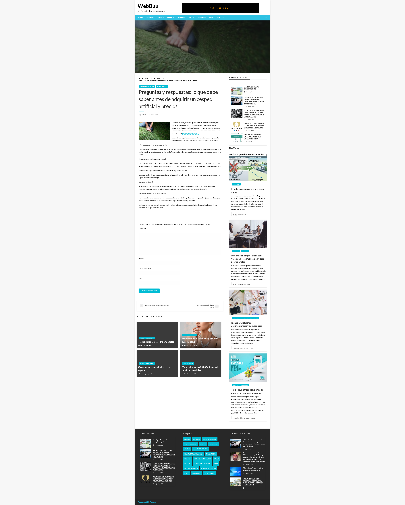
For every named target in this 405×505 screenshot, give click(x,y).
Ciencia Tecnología (209, 439)
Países (216, 463)
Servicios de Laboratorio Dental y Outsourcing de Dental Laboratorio (252, 136)
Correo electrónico (145, 268)
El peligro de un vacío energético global (251, 88)
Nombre (142, 258)
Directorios (213, 444)
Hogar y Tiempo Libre (157, 78)
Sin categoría (196, 473)
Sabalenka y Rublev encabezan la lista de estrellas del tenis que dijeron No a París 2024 (254, 125)
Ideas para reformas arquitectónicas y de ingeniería (246, 324)
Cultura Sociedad (189, 335)
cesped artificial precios (191, 133)
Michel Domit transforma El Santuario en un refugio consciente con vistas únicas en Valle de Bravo (254, 100)
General (170, 18)
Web (140, 278)
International (211, 453)
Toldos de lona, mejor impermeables (156, 341)
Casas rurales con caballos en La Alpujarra (154, 368)
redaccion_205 (238, 348)
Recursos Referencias (208, 468)
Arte (211, 18)
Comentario (143, 228)
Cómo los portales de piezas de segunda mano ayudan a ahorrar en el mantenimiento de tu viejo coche (254, 113)
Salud (191, 18)
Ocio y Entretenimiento (250, 318)
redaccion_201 (187, 345)
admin (144, 114)
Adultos (187, 439)
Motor (161, 18)
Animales (220, 18)
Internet (181, 18)
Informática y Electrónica (193, 453)
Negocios (150, 18)
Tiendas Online (162, 86)
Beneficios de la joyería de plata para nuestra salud (200, 340)
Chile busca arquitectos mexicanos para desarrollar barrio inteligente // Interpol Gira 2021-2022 (253, 482)
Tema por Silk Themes (147, 502)
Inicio (140, 18)
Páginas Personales (191, 468)
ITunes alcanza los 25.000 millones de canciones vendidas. (200, 368)
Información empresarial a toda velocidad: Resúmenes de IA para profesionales (247, 258)
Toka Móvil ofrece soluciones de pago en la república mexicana (247, 391)
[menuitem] (141, 17)
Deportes (202, 18)
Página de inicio (143, 78)
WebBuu (148, 6)
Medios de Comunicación (202, 458)
